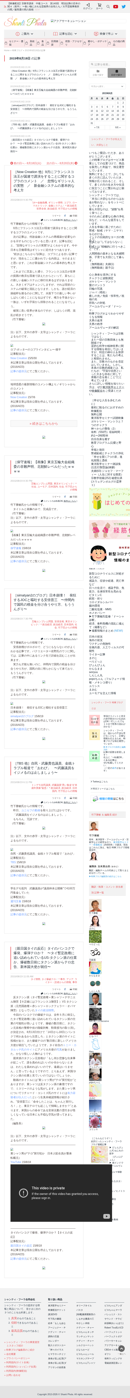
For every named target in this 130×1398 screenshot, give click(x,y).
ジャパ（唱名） (98, 292)
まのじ (93, 658)
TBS (13, 862)
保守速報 (15, 548)
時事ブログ (17, 50)
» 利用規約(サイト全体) (16, 1362)
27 (107, 119)
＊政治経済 (71, 205)
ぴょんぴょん (97, 665)
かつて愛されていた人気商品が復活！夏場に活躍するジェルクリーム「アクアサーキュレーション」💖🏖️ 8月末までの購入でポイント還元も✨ (43, 6)
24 (92, 119)
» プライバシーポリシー (17, 1358)
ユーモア (42, 486)
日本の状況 (96, 636)
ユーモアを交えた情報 (102, 693)
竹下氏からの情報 (67, 208)
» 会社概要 (10, 1354)
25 (97, 119)
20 (107, 115)
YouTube (15, 1162)
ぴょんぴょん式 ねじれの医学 (116, 1150)
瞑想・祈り (96, 598)
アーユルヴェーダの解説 (104, 327)
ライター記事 (97, 654)
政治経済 (52, 208)
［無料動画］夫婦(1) (101, 264)
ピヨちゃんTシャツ (85, 1363)
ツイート (56, 215)
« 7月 (97, 127)
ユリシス (94, 686)
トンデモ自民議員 (40, 785)
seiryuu (93, 672)
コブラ (67, 202)
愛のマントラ (97, 285)
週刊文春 (15, 901)
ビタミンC (95, 595)
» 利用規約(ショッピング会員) (20, 1366)
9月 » (118, 127)
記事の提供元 (18, 371)
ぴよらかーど (83, 1349)
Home (7, 50)
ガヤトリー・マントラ (102, 281)
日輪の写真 (96, 288)
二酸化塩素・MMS (100, 609)
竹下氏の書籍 (54, 1319)
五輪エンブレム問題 (41, 483)
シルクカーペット (85, 1345)
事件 (74, 982)
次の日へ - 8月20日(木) (61, 163)
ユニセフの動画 (30, 810)
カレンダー (53, 1341)
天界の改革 (96, 320)
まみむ (93, 689)
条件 (114, 768)
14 (112, 111)
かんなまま (96, 668)
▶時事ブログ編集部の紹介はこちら (105, 876)
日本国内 (53, 486)
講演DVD (52, 1314)
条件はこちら (70, 220)
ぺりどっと (96, 661)
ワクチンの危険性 (100, 643)
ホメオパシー (97, 612)
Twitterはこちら (100, 781)
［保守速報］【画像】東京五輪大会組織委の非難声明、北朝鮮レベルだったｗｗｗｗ (43, 92)
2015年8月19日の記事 (35, 50)
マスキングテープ (85, 1358)
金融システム (55, 205)
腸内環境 (94, 605)
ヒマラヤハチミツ (57, 1354)
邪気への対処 (97, 302)
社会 (61, 486)
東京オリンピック (63, 483)
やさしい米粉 (83, 1323)
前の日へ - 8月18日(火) (27, 163)
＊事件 (61, 979)
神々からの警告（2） (104, 428)
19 (102, 115)
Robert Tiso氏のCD (113, 1327)
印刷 (75, 215)
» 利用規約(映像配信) (15, 1370)
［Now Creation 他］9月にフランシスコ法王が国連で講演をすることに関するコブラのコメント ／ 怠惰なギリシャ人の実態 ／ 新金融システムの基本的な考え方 (43, 74)
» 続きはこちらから (44, 423)
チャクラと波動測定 (101, 278)
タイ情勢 (35, 979)
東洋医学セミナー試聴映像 (107, 417)
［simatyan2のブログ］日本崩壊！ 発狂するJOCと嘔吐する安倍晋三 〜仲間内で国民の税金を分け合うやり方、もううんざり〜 (43, 109)
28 (112, 119)
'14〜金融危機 (39, 202)
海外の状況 (96, 640)
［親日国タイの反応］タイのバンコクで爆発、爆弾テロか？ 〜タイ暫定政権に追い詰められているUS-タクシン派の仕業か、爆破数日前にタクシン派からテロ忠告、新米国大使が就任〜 (43, 145)
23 (123, 115)
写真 (59, 1049)
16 (123, 111)
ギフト (107, 1354)
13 (107, 111)
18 (97, 115)
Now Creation (18, 358)
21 (112, 115)
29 (118, 119)
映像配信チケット (57, 1310)
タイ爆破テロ (49, 979)
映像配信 (97, 844)
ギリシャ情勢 (55, 202)
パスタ (79, 1310)
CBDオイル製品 (112, 1349)
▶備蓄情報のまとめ (101, 630)
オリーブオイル (84, 1305)
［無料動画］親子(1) (101, 267)
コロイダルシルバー (101, 602)
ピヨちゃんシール (85, 1354)
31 (92, 123)
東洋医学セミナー (57, 1305)
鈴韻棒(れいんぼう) (113, 1323)
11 (97, 111)
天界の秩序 (96, 324)
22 (118, 115)
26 (102, 119)
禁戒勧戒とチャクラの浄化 (107, 453)
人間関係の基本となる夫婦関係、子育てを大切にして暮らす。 (106, 257)
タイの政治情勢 (44, 1010)
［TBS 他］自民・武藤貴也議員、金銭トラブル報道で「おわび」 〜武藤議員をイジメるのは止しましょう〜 (42, 126)
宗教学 (106, 482)
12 (102, 111)
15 (118, 111)
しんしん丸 (96, 675)
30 (123, 119)
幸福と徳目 (98, 449)
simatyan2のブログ (22, 716)
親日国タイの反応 (21, 1245)
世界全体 (41, 208)
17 (92, 115)
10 (92, 111)
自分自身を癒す (100, 439)
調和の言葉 (53, 1336)
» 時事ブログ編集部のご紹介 (19, 1349)
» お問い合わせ (12, 1375)
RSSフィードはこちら (104, 788)
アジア (69, 979)
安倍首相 (59, 621)
